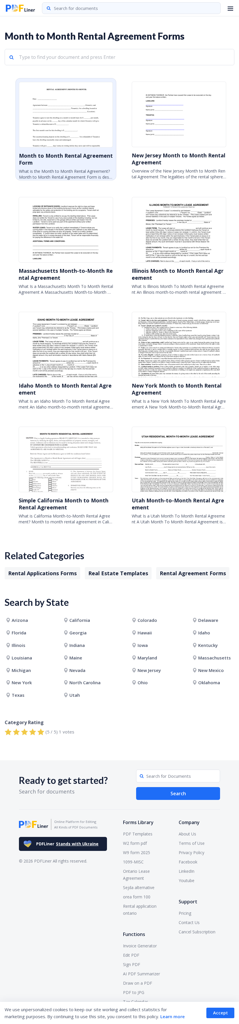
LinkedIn (186, 871)
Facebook (188, 862)
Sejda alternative (138, 887)
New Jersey (149, 670)
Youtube (186, 880)
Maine (75, 658)
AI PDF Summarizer (141, 974)
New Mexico (211, 670)
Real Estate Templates (118, 573)
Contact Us (189, 922)
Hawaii (145, 633)
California (79, 620)
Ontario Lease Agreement (136, 874)
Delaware (208, 620)
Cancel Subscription (197, 932)
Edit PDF (131, 955)
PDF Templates (137, 834)
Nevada (77, 670)
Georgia (78, 633)
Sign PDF (131, 964)
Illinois (18, 645)
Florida (19, 633)
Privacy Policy (191, 852)
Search (178, 793)
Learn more (172, 1016)
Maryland (147, 658)
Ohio (143, 682)
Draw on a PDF (137, 983)
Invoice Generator (140, 946)
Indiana (77, 645)
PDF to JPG (133, 992)
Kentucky (208, 645)
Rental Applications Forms (42, 573)
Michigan (21, 670)
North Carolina (85, 682)
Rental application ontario (140, 909)
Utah (74, 695)
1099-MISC (133, 862)
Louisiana (22, 658)
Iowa (143, 645)
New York (22, 682)
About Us (187, 834)
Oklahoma (209, 682)
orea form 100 (136, 897)
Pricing (185, 913)
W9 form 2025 (136, 852)
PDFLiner (67, 844)
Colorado (147, 620)
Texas (18, 695)
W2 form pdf (135, 843)
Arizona (20, 620)
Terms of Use (192, 843)
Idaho (204, 633)
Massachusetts (214, 658)
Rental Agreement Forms (193, 573)
